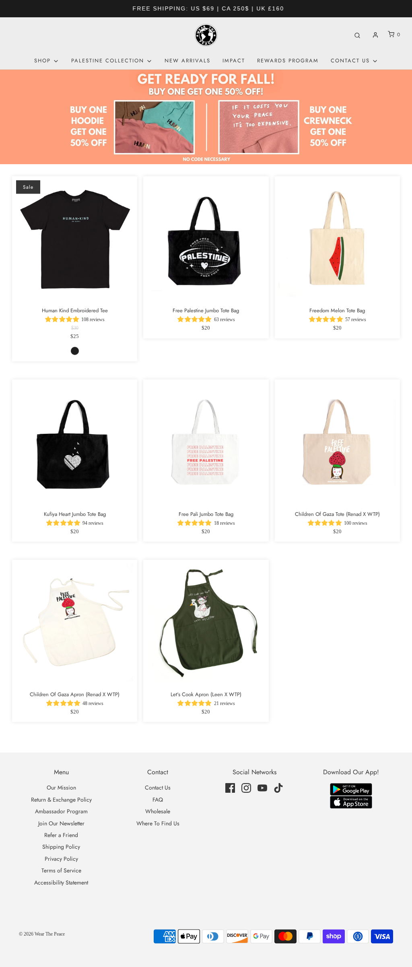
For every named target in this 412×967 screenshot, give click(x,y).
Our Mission (61, 787)
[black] (74, 350)
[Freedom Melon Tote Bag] (337, 238)
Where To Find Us (157, 823)
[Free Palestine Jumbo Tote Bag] (205, 238)
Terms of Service (61, 870)
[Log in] (375, 35)
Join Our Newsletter (61, 823)
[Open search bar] (357, 35)
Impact (233, 60)
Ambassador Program (61, 811)
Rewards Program (288, 60)
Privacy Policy (61, 859)
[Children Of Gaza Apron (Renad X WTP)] (74, 622)
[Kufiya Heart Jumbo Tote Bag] (74, 442)
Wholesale (157, 811)
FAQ (157, 800)
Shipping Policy (61, 847)
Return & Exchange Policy (61, 800)
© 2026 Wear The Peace (42, 934)
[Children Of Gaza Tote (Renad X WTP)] (337, 442)
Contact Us (158, 787)
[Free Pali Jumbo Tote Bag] (205, 442)
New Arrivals (187, 60)
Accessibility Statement (61, 882)
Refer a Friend (61, 835)
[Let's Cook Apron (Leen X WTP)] (205, 622)
